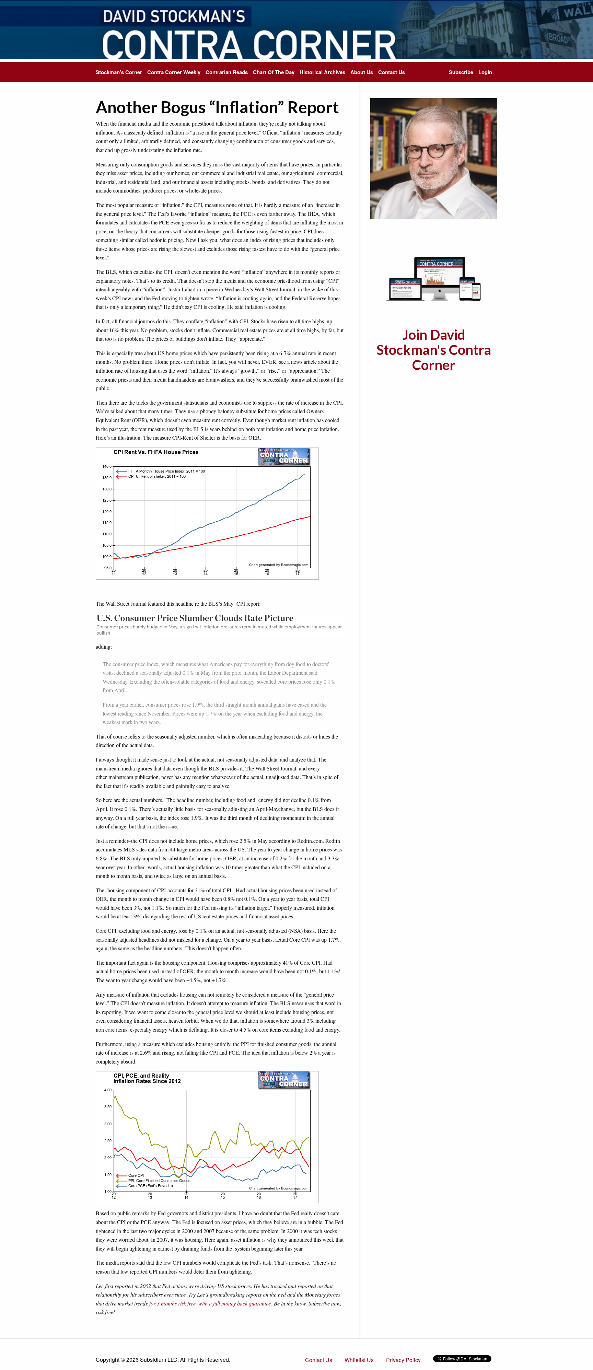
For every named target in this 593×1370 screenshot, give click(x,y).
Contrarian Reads (227, 72)
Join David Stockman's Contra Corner (433, 349)
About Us (361, 72)
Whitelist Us (359, 1360)
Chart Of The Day (273, 72)
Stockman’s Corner (119, 72)
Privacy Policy (403, 1360)
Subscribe (461, 72)
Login (485, 72)
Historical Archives (322, 72)
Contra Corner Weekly (173, 72)
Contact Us (391, 72)
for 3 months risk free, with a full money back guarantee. (210, 1303)
